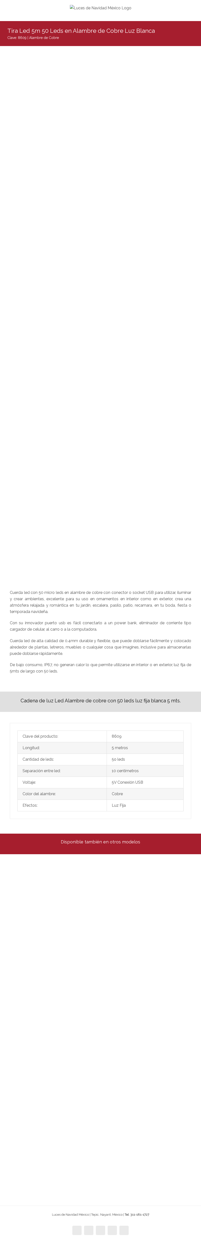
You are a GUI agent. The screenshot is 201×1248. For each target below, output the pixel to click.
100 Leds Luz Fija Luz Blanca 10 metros (144, 925)
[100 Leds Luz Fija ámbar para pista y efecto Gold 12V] (151, 941)
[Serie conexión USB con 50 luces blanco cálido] (50, 1110)
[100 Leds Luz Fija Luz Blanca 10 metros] (151, 860)
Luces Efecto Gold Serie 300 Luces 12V (42, 1094)
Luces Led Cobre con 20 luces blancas (41, 926)
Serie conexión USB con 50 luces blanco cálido (48, 1177)
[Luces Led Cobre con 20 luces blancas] (50, 860)
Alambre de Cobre (44, 38)
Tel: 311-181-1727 (137, 1214)
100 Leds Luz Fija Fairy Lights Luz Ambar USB (149, 1095)
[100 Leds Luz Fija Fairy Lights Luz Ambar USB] (151, 1029)
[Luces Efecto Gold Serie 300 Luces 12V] (50, 1029)
